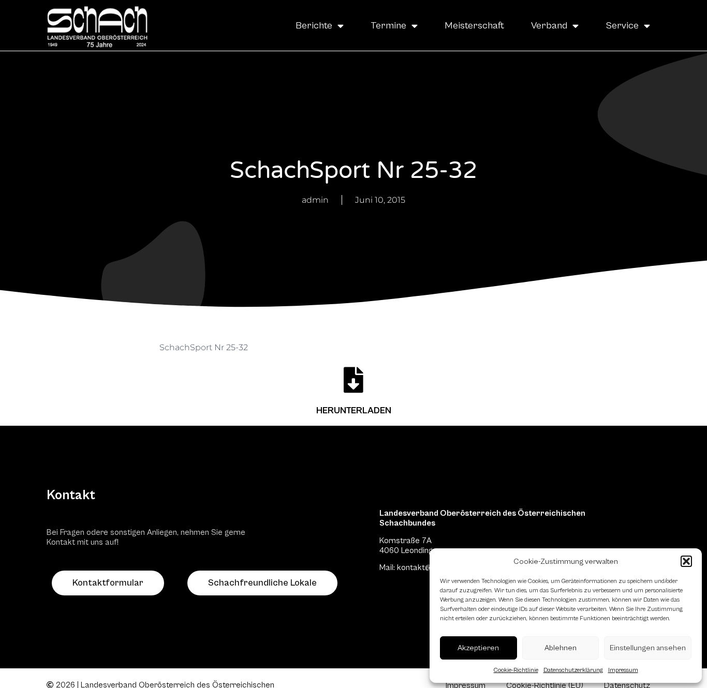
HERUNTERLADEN (353, 410)
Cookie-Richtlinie (516, 670)
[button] (686, 561)
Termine (388, 25)
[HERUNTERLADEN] (353, 380)
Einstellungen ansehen (648, 648)
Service (622, 25)
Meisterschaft (474, 25)
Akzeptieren (478, 648)
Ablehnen (560, 648)
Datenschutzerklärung (573, 670)
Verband (549, 25)
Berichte (314, 25)
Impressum (623, 670)
